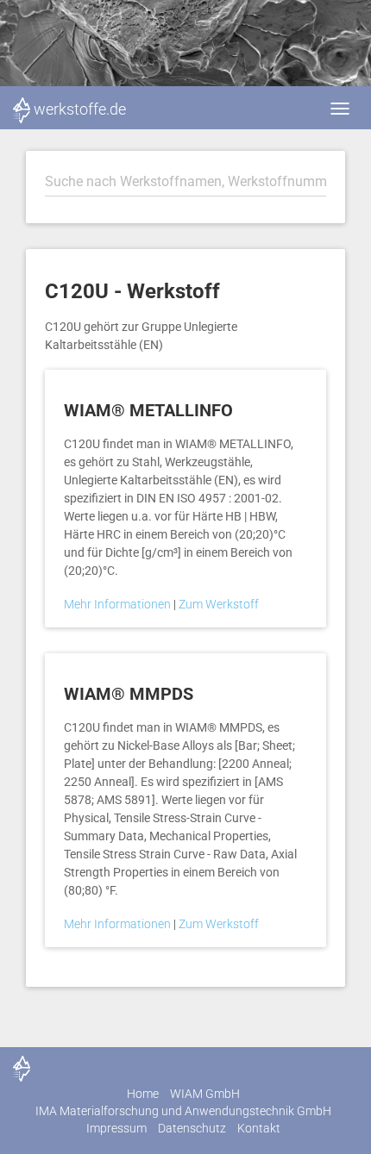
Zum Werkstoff (219, 604)
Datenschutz (192, 1128)
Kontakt (258, 1128)
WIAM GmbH (205, 1094)
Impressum (116, 1128)
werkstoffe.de (80, 109)
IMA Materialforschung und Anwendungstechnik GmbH (183, 1111)
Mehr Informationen (118, 604)
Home (143, 1094)
